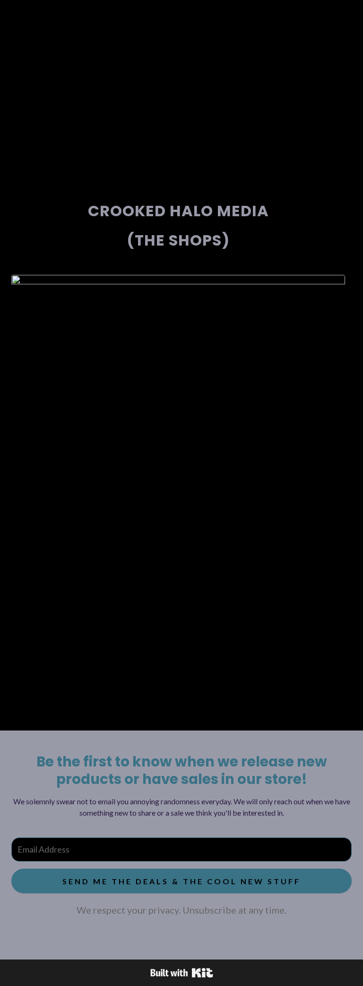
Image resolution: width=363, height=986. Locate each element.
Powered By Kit (181, 972)
